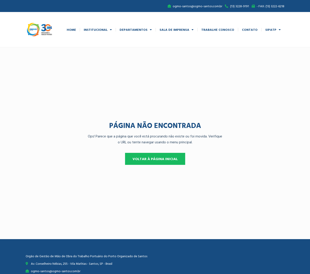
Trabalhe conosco (217, 29)
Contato (250, 29)
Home (71, 29)
